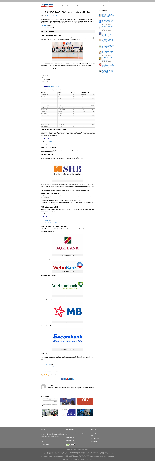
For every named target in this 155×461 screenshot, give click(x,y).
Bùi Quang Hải (54, 15)
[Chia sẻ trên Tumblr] (71, 379)
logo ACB (51, 141)
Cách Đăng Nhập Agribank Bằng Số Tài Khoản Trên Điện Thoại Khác (107, 53)
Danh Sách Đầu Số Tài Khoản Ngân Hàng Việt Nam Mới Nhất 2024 (108, 15)
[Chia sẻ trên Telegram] (73, 379)
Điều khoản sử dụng (45, 444)
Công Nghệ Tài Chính (78, 5)
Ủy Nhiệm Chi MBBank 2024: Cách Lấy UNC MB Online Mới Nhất (108, 34)
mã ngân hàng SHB (50, 366)
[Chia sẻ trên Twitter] (65, 379)
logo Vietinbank (53, 144)
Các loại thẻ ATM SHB (46, 364)
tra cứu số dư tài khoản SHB (50, 369)
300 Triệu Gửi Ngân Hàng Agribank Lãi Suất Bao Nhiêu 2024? (108, 65)
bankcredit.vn (72, 440)
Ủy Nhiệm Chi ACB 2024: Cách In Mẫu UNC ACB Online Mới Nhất (107, 22)
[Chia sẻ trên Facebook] (62, 379)
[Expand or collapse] (93, 31)
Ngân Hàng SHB (47, 68)
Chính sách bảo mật (45, 439)
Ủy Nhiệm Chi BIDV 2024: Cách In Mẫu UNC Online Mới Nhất (107, 28)
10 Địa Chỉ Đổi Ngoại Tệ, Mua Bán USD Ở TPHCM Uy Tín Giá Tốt (108, 40)
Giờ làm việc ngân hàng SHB (48, 371)
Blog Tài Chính (69, 5)
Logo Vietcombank (46, 27)
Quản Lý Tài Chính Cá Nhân (91, 5)
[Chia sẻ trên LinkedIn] (69, 379)
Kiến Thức (112, 5)
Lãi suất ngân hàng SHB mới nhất (53, 223)
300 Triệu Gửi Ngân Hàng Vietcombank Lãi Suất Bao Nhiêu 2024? (107, 71)
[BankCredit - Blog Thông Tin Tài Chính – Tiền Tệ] (47, 5)
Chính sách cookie (44, 441)
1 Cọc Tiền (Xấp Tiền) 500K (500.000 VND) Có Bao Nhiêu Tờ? (108, 46)
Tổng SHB (47, 220)
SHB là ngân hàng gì (53, 86)
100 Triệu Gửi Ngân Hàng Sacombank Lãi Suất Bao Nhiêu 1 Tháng (107, 59)
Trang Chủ (62, 5)
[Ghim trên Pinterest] (67, 379)
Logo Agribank (45, 25)
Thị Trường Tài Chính (103, 5)
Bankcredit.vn (92, 362)
